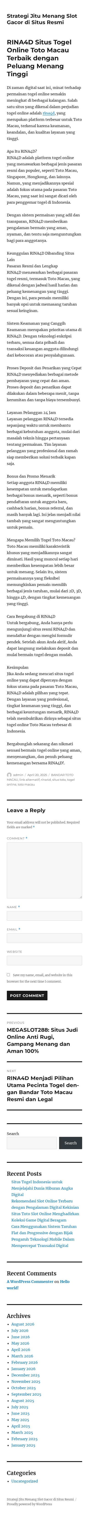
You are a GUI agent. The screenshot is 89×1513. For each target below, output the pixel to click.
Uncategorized (24, 1481)
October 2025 (23, 1388)
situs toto (59, 779)
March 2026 (22, 1356)
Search (13, 1133)
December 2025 (25, 1375)
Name (13, 907)
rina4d (49, 113)
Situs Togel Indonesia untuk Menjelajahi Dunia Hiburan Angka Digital (42, 1188)
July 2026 (20, 1330)
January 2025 (23, 1445)
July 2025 (19, 1407)
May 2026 (20, 1343)
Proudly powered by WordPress (29, 1504)
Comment (17, 838)
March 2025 (22, 1432)
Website (14, 951)
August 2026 (22, 1324)
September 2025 (26, 1394)
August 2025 (22, 1400)
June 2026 (20, 1337)
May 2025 (20, 1419)
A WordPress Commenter (30, 1281)
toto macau (26, 784)
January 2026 (23, 1368)
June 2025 (20, 1413)
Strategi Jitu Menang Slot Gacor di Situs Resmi (42, 19)
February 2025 (24, 1439)
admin (18, 775)
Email (14, 929)
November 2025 (25, 1381)
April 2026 (20, 1349)
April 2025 (20, 1426)
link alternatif (29, 779)
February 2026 (24, 1362)
